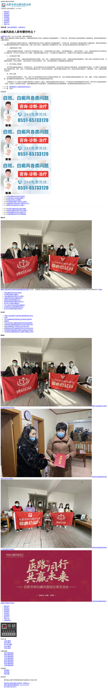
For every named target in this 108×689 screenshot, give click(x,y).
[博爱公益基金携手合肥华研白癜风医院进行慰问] (46, 288)
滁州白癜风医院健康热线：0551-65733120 (16, 685)
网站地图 (6, 673)
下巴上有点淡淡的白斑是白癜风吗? (14, 305)
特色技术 (6, 613)
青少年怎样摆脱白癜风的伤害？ (13, 308)
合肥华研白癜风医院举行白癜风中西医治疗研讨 (19, 331)
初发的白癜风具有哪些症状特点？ (14, 301)
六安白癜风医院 (9, 658)
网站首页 (6, 11)
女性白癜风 (7, 646)
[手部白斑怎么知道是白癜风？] (26, 160)
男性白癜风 (7, 642)
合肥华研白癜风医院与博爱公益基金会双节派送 (19, 330)
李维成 (7, 321)
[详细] (100, 289)
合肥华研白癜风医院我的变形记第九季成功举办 (19, 324)
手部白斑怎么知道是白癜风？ (16, 198)
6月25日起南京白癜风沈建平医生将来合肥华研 (18, 323)
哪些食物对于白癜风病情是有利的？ (20, 87)
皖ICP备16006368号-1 (10, 686)
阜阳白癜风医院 (9, 660)
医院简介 (6, 13)
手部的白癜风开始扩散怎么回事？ (17, 210)
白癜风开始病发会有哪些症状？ (13, 298)
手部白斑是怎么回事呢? (14, 200)
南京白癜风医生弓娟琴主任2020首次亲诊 (17, 326)
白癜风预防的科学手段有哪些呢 (16, 214)
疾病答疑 (6, 672)
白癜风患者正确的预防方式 (12, 299)
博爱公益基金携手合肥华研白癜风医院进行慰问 (15, 289)
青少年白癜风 (8, 644)
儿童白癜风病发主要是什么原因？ (14, 296)
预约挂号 (6, 22)
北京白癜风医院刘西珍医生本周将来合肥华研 (18, 319)
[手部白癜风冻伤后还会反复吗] (26, 126)
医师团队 (6, 17)
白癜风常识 (21, 27)
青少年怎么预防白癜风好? (11, 303)
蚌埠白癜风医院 (9, 661)
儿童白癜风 (7, 641)
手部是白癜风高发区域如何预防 (16, 208)
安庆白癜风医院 (9, 656)
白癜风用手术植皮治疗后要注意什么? (18, 203)
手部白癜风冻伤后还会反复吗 (16, 196)
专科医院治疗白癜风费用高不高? (14, 307)
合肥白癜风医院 (9, 665)
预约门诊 (6, 24)
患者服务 (6, 670)
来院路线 (6, 20)
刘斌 (6, 317)
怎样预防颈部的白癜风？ (11, 294)
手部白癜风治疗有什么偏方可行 (16, 212)
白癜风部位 (7, 620)
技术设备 (6, 19)
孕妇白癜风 (7, 648)
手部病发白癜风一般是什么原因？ (17, 201)
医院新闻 (6, 15)
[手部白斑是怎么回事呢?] (26, 193)
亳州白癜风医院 (9, 663)
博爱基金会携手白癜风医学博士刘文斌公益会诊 (19, 328)
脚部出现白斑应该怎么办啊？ (16, 205)
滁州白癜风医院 (12, 27)
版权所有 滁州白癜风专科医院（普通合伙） (17, 683)
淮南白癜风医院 (9, 654)
